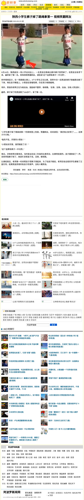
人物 (54, 451)
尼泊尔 (33, 320)
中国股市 (18, 317)
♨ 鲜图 (45, 9)
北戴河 (59, 317)
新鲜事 (48, 5)
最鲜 (8, 477)
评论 (35, 5)
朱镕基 (10, 315)
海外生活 (46, 464)
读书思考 (58, 467)
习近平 (51, 315)
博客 (68, 5)
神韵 (19, 315)
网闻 (59, 451)
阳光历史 (55, 483)
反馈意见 (59, 493)
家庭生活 (30, 464)
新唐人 (35, 170)
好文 (54, 457)
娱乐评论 (54, 474)
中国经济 (58, 315)
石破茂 (35, 317)
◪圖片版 (75, 11)
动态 (35, 457)
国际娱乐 (46, 474)
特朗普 (11, 317)
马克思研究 (47, 483)
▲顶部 (50, 495)
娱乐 (55, 5)
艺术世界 (18, 467)
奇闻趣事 (56, 7)
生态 (13, 454)
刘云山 (73, 317)
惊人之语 (29, 457)
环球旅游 (76, 7)
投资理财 (42, 467)
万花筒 (62, 7)
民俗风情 (39, 9)
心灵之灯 (38, 464)
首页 (22, 5)
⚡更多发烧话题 (9, 311)
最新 (6, 7)
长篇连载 (18, 470)
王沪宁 (25, 317)
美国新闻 (19, 451)
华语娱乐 (22, 474)
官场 (68, 451)
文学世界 (10, 470)
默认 (79, 21)
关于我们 (51, 493)
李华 (24, 170)
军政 (13, 451)
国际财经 (48, 451)
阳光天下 (71, 483)
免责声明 (67, 493)
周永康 (21, 320)
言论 (13, 457)
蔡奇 (5, 320)
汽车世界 (34, 7)
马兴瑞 (28, 315)
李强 (30, 317)
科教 (63, 451)
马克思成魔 (35, 315)
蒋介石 (53, 317)
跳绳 (5, 180)
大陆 (25, 451)
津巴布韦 (66, 317)
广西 (15, 315)
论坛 (62, 5)
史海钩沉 (22, 464)
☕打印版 (68, 11)
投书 (58, 457)
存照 (67, 457)
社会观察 (27, 7)
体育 (8, 454)
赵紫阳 (16, 320)
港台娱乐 (38, 474)
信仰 (22, 454)
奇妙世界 (69, 7)
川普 (23, 315)
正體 (73, 2)
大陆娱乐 (14, 474)
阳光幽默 (63, 483)
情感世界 (19, 7)
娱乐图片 (70, 474)
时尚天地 (49, 7)
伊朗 (5, 315)
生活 (41, 5)
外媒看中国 (20, 457)
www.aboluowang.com (28, 1)
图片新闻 (28, 454)
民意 (72, 457)
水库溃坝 (44, 315)
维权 (77, 451)
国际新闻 (40, 451)
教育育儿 (70, 464)
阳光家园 (10, 487)
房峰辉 (79, 317)
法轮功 (5, 317)
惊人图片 (10, 483)
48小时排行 (8, 329)
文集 (40, 457)
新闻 (29, 5)
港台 (17, 454)
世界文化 (50, 467)
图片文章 (26, 470)
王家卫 (27, 320)
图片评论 (10, 461)
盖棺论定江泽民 (21, 483)
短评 (49, 457)
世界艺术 (74, 467)
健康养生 (14, 464)
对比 (63, 457)
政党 (44, 457)
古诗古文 (34, 467)
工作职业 (62, 464)
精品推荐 (62, 474)
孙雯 (40, 317)
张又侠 (74, 315)
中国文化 (10, 467)
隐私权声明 (76, 493)
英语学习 (66, 467)
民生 (72, 451)
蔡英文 (10, 320)
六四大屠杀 (66, 315)
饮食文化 (12, 7)
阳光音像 (18, 487)
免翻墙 (79, 2)
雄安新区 (46, 317)
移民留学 (41, 7)
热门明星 (30, 474)
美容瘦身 (26, 467)
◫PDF (80, 11)
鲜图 (24, 480)
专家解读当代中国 (34, 483)
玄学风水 (54, 464)
